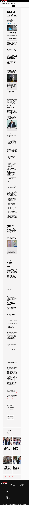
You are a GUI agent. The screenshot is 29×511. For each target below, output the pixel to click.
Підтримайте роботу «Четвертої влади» (12, 477)
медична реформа (10, 416)
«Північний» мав (14, 218)
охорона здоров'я (10, 418)
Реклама (21, 487)
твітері (12, 398)
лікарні (14, 403)
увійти (12, 433)
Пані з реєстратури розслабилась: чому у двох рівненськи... (16, 468)
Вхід (27, 1)
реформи (8, 420)
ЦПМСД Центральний (10, 407)
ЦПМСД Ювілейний (10, 409)
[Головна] (4, 1)
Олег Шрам (9, 425)
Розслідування (7, 3)
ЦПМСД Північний (10, 405)
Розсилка (21, 489)
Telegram (7, 493)
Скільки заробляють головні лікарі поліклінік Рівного (7, 449)
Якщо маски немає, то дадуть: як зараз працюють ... (16, 449)
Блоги (12, 3)
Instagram (7, 494)
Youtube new (8, 497)
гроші (11, 414)
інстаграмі (8, 397)
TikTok (7, 496)
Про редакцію (22, 484)
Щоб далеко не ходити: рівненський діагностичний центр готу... (7, 468)
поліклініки (9, 403)
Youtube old (8, 498)
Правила (21, 485)
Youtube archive (8, 499)
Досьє (15, 3)
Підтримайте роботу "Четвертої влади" (14, 508)
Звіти (21, 486)
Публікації (2, 3)
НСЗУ (8, 414)
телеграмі (11, 396)
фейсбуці (8, 398)
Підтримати (24, 1)
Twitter (7, 495)
